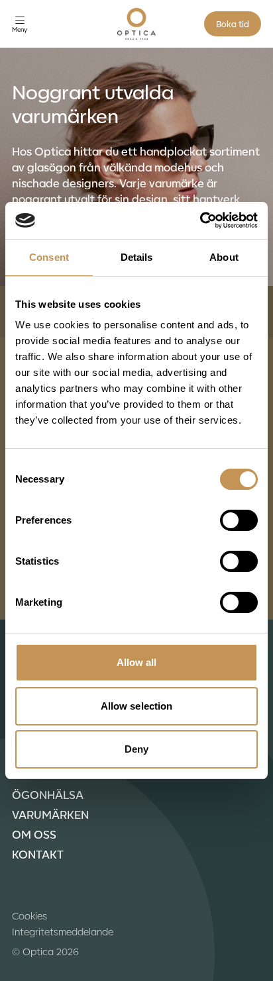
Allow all (137, 662)
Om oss (34, 834)
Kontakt (38, 854)
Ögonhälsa (47, 794)
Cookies (29, 915)
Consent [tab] (49, 257)
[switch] (239, 520)
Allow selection (137, 706)
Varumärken (50, 814)
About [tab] (224, 257)
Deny (136, 749)
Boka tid (232, 23)
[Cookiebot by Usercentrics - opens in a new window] (200, 220)
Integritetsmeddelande (62, 931)
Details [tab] (137, 257)
